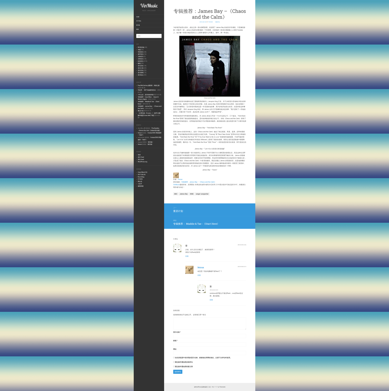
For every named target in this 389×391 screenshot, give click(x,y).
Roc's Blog (141, 177)
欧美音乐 (140, 61)
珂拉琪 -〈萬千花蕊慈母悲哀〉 (147, 90)
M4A (191, 194)
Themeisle (222, 387)
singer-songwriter (202, 194)
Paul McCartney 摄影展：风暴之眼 (149, 85)
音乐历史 (140, 66)
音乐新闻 (140, 72)
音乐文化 (140, 70)
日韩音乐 (140, 59)
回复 (187, 256)
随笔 (139, 63)
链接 (137, 29)
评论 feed (141, 159)
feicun (140, 133)
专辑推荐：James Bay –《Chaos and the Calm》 (198, 182)
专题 (139, 49)
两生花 (140, 181)
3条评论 (217, 22)
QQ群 (137, 17)
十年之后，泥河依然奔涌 (145, 94)
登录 (139, 155)
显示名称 (177, 332)
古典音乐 (140, 56)
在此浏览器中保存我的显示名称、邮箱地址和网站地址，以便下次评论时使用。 (203, 358)
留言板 (138, 25)
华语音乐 (140, 52)
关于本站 (138, 21)
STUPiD (140, 179)
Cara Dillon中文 (142, 172)
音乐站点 (140, 75)
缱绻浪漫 (140, 186)
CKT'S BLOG (141, 174)
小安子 (140, 184)
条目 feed (141, 157)
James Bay (184, 194)
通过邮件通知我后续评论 (184, 362)
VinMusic (176, 185)
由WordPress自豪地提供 (201, 387)
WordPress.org (142, 161)
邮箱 (175, 341)
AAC (175, 194)
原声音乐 (140, 54)
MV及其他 (141, 47)
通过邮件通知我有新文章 (184, 367)
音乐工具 (140, 68)
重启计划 (140, 111)
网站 (174, 349)
